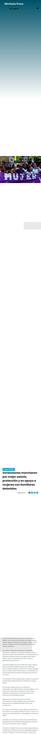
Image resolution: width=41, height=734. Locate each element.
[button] (37, 8)
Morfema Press (13, 3)
